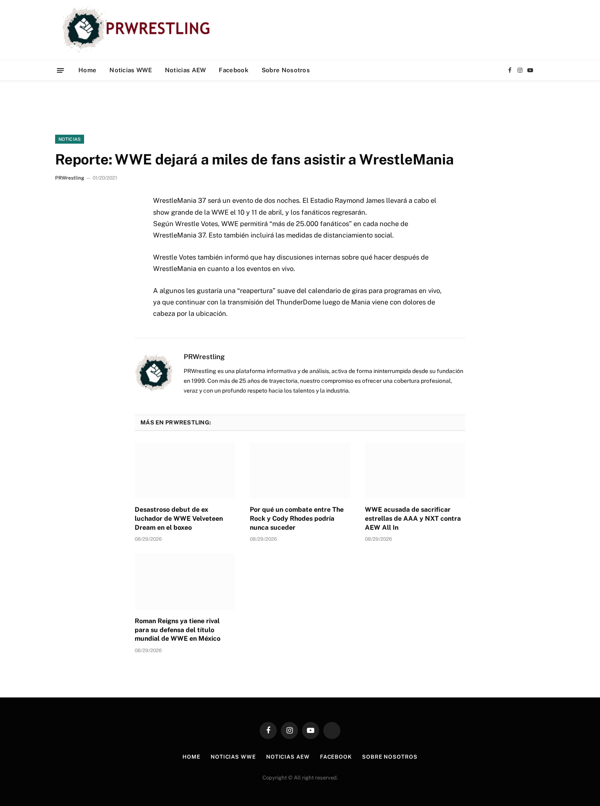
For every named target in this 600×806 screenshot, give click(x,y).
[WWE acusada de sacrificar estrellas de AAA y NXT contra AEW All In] (415, 470)
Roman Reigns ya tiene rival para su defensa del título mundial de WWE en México (177, 630)
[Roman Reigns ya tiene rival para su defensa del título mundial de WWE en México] (185, 581)
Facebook (233, 70)
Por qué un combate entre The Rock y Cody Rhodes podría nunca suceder (297, 518)
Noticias (69, 139)
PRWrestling (69, 178)
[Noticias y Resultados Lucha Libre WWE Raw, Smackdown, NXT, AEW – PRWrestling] (138, 30)
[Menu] (60, 70)
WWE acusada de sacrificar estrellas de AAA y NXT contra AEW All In (413, 518)
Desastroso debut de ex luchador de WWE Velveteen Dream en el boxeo (179, 518)
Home (87, 70)
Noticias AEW (185, 70)
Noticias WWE (130, 70)
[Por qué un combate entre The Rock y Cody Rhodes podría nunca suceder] (300, 470)
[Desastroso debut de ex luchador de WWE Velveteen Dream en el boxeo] (185, 470)
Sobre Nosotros (286, 70)
